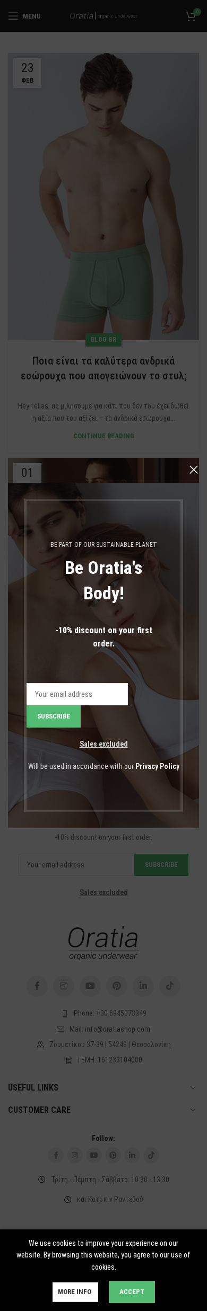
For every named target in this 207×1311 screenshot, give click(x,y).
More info (75, 1292)
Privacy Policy (157, 766)
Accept (131, 1292)
